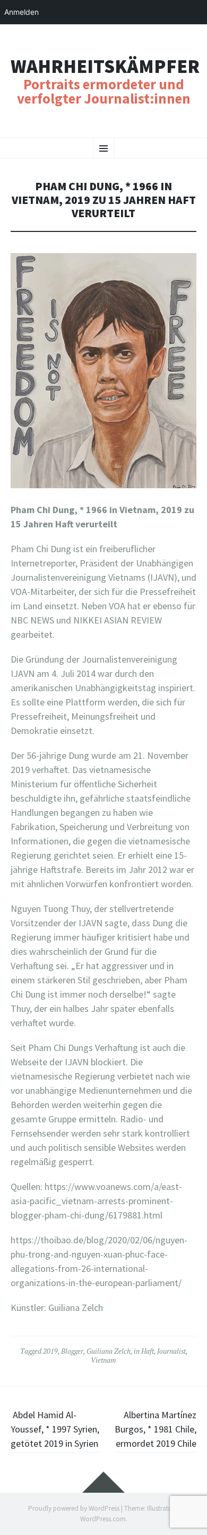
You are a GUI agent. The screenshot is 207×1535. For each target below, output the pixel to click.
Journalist (171, 1351)
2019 (50, 1351)
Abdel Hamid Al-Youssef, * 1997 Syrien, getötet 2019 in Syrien (55, 1429)
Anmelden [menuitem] (21, 11)
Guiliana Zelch (109, 1351)
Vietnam (103, 1360)
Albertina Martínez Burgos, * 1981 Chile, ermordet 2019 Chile (155, 1429)
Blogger (72, 1351)
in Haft (144, 1351)
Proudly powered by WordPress (73, 1508)
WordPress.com (103, 1518)
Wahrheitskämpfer (105, 66)
